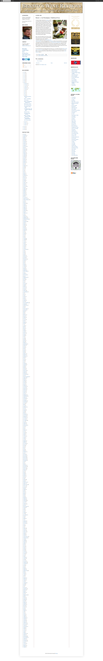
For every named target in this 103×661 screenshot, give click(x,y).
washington (24, 633)
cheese (24, 220)
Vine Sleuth (73, 142)
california (24, 203)
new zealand (25, 420)
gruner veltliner (25, 308)
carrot (24, 211)
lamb (24, 352)
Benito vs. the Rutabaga (27, 98)
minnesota (24, 389)
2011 (24, 77)
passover (24, 444)
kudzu (24, 351)
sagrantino (24, 520)
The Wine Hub (74, 138)
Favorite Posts (25, 53)
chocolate (24, 228)
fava (23, 272)
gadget (24, 285)
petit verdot (24, 455)
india (24, 329)
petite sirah (24, 456)
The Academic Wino (75, 132)
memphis (24, 377)
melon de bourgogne (26, 376)
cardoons (24, 206)
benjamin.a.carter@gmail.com (26, 45)
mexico (24, 383)
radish (24, 496)
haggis (24, 311)
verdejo (24, 615)
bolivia (24, 179)
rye (23, 519)
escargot (24, 266)
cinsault (24, 233)
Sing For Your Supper (75, 128)
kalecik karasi (25, 343)
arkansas (24, 152)
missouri (24, 391)
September (25, 87)
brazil (24, 187)
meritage (24, 380)
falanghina (24, 269)
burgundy (24, 194)
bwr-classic (24, 197)
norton (24, 426)
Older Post (65, 62)
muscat (24, 405)
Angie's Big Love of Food (75, 69)
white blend (24, 636)
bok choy (24, 177)
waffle (24, 632)
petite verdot (25, 459)
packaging (24, 440)
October (25, 86)
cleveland (24, 238)
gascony (24, 288)
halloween (24, 314)
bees (23, 169)
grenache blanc (25, 305)
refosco (24, 502)
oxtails (24, 438)
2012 (24, 76)
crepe (24, 251)
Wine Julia (73, 152)
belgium (24, 174)
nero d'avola (25, 415)
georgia (24, 289)
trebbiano (24, 602)
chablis (24, 215)
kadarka (24, 342)
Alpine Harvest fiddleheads (56, 42)
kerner (24, 346)
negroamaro (25, 414)
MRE (24, 404)
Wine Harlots (74, 151)
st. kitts (24, 574)
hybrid (24, 323)
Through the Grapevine (75, 139)
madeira (24, 365)
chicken (24, 225)
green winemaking (25, 302)
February (25, 123)
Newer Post (37, 62)
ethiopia (24, 268)
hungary (24, 322)
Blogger (56, 653)
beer (23, 168)
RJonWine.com (74, 124)
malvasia (24, 369)
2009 (24, 80)
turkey (24, 605)
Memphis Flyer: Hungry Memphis (75, 82)
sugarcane (24, 577)
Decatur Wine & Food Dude (76, 110)
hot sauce (24, 319)
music (24, 408)
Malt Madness (74, 122)
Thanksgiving (25, 594)
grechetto (24, 300)
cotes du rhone (25, 249)
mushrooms (25, 406)
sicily (24, 549)
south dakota (25, 563)
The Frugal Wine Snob (75, 133)
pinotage (24, 469)
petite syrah (24, 457)
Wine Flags (24, 56)
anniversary (24, 146)
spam (24, 566)
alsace (24, 140)
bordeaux (24, 182)
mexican (24, 382)
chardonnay (24, 217)
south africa (24, 562)
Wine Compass (74, 149)
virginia (24, 627)
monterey (24, 397)
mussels (24, 409)
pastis (24, 446)
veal (23, 611)
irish (23, 336)
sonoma (24, 558)
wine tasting (25, 640)
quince (24, 491)
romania (24, 512)
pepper (24, 450)
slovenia (24, 551)
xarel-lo (24, 644)
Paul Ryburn (73, 84)
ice (23, 324)
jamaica (24, 340)
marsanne (24, 372)
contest (24, 246)
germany (24, 290)
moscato (24, 399)
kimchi (24, 347)
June (25, 92)
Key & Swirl (73, 119)
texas (24, 593)
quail (24, 490)
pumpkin (24, 489)
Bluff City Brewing (74, 70)
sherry (24, 545)
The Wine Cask (74, 135)
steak (24, 575)
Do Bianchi (73, 112)
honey (24, 318)
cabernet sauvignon (26, 199)
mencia (24, 379)
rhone (24, 505)
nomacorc (24, 423)
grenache (24, 303)
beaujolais (24, 165)
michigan (24, 385)
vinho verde (25, 623)
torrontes (24, 598)
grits (23, 307)
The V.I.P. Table (74, 134)
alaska (24, 137)
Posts (24, 65)
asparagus (24, 153)
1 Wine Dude (74, 97)
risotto (24, 509)
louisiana (24, 363)
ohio (23, 427)
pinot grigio (24, 466)
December (25, 83)
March (25, 121)
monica (24, 393)
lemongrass (24, 356)
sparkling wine (25, 570)
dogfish (24, 260)
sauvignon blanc (25, 536)
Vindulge (73, 141)
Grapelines (73, 118)
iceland (24, 325)
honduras (24, 317)
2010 (24, 79)
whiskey (24, 634)
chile (23, 226)
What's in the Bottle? (75, 146)
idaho (24, 326)
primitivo (24, 483)
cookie (24, 248)
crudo (24, 252)
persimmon (24, 451)
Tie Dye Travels (74, 140)
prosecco (24, 485)
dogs (24, 261)
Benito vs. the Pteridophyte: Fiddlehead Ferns (28, 102)
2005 (24, 129)
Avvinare (73, 99)
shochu (24, 547)
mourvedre (24, 402)
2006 (24, 127)
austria (24, 157)
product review (25, 484)
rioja (23, 508)
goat (23, 295)
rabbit (24, 494)
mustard (24, 410)
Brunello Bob (74, 106)
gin (23, 292)
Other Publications (26, 54)
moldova (24, 392)
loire (23, 362)
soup (24, 559)
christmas (24, 229)
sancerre (24, 529)
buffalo (24, 191)
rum (23, 517)
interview (24, 332)
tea (23, 586)
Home (52, 62)
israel (24, 337)
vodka (24, 628)
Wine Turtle (73, 153)
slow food (24, 552)
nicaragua (24, 422)
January (25, 124)
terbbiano (24, 592)
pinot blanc (24, 465)
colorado (24, 244)
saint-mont (24, 522)
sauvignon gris (25, 537)
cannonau (24, 205)
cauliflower (24, 212)
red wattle (24, 501)
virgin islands (25, 626)
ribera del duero (25, 506)
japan (24, 341)
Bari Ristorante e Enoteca (27, 103)
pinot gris (24, 467)
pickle (24, 461)
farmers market (25, 271)
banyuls (24, 158)
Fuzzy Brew (73, 78)
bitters (24, 176)
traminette (24, 599)
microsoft (24, 387)
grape (24, 297)
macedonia (24, 364)
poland (24, 473)
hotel (24, 320)
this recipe (51, 40)
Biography (24, 48)
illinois (24, 328)
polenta (24, 474)
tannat (24, 585)
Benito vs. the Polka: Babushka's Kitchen (27, 116)
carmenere (24, 210)
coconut (24, 242)
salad (24, 525)
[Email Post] (45, 54)
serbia (24, 543)
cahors (24, 202)
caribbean (24, 208)
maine (24, 366)
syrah (24, 583)
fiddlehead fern (43, 55)
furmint (24, 284)
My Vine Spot (74, 123)
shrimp (24, 548)
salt (23, 526)
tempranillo (24, 588)
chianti (24, 222)
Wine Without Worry (75, 155)
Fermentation (73, 116)
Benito (40, 54)
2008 (24, 82)
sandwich (24, 530)
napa (23, 411)
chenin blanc (25, 221)
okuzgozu (24, 429)
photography (25, 460)
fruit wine (24, 283)
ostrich (24, 437)
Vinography (73, 144)
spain (24, 565)
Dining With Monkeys (75, 74)
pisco (24, 471)
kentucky (24, 345)
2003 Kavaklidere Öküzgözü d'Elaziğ (27, 118)
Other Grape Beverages (27, 119)
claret (24, 237)
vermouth (24, 620)
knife (24, 348)
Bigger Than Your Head (75, 102)
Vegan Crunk (74, 85)
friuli (24, 280)
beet (23, 170)
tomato (24, 597)
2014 (24, 73)
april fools (24, 148)
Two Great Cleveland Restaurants (27, 114)
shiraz (24, 546)
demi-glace (24, 256)
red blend (24, 499)
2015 (24, 72)
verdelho (24, 616)
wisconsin (24, 643)
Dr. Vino (73, 113)
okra (23, 428)
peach (24, 449)
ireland (24, 335)
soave (24, 554)
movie (24, 403)
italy (23, 339)
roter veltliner (25, 514)
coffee (24, 243)
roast (24, 511)
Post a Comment (39, 60)
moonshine (24, 398)
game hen (24, 286)
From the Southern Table (75, 77)
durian (24, 263)
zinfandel (24, 645)
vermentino (24, 617)
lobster (24, 359)
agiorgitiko (24, 135)
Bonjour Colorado (74, 105)
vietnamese (24, 622)
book (24, 181)
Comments (25, 66)
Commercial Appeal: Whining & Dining (76, 73)
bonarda (24, 180)
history (24, 316)
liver (23, 358)
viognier (24, 625)
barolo (24, 163)
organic (24, 433)
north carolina (25, 425)
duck (24, 262)
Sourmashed (73, 129)
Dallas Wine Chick (74, 107)
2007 (24, 126)
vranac (24, 631)
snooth (24, 553)
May (25, 93)
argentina (39, 55)
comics (24, 245)
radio (24, 495)
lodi (23, 360)
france (24, 279)
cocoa (24, 240)
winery (24, 642)
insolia (24, 331)
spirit (24, 571)
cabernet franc (25, 198)
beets (24, 171)
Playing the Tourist (26, 111)
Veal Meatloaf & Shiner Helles (27, 107)
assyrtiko (24, 154)
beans (24, 164)
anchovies (24, 143)
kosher (24, 349)
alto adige (24, 141)
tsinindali (24, 603)
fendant (24, 273)
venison (24, 614)
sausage (24, 535)
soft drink (24, 557)
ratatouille (24, 497)
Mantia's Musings (74, 80)
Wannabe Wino (74, 145)
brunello (24, 189)
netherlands (24, 416)
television (24, 587)
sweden (24, 580)
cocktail (24, 239)
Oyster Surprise (26, 100)
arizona (24, 151)
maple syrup (25, 370)
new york (24, 419)
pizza (24, 472)
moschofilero (25, 400)
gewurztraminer (25, 291)
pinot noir (46, 55)
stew (23, 576)
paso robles (24, 443)
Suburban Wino (74, 130)
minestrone (24, 388)
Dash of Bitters (74, 109)
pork (23, 477)
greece (24, 301)
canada (24, 204)
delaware (24, 255)
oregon (24, 432)
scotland (24, 540)
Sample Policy (25, 50)
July (25, 90)
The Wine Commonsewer (75, 136)
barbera (24, 160)
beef (23, 166)
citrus (24, 234)
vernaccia (24, 621)
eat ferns (47, 20)
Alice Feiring (73, 98)
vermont (24, 619)
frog (23, 282)
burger (24, 193)
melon (24, 375)
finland (24, 278)
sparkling (24, 569)
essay (24, 267)
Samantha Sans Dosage (75, 127)
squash (24, 572)
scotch (24, 539)
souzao (24, 564)
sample (24, 528)
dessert (24, 257)
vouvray (24, 629)
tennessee (24, 589)
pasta (24, 445)
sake (23, 524)
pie (23, 462)
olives (24, 431)
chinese (24, 227)
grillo (24, 306)
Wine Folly (73, 150)
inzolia (24, 334)
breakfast (24, 188)
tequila (24, 591)
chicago (24, 223)
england (24, 265)
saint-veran (24, 523)
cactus (24, 200)
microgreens (25, 386)
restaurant (24, 503)
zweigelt (24, 646)
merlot (24, 381)
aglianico (24, 136)
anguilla (24, 145)
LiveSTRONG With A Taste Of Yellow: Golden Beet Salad (28, 109)
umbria (24, 609)
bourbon (24, 185)
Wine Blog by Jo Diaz (75, 147)
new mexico (25, 417)
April (25, 95)
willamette (24, 638)
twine (24, 608)
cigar (24, 232)
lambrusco (24, 353)
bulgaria (24, 192)
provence (24, 486)
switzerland (24, 582)
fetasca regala (25, 274)
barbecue (24, 159)
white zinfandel (25, 637)
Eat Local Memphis (74, 76)
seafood (24, 541)
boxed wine (24, 186)
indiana (24, 330)
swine (24, 581)
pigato (24, 463)
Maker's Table (74, 121)
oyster (24, 439)
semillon (24, 542)
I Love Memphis (74, 79)
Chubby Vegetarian (74, 71)
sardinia (24, 534)
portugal (24, 479)
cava (23, 214)
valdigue (24, 610)
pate (23, 448)
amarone (24, 142)
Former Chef (73, 117)
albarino (24, 139)
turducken (24, 604)
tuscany (24, 606)
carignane (24, 209)
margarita (24, 371)
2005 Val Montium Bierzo (27, 105)
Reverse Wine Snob (74, 125)
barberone (24, 162)
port (23, 478)
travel (24, 600)
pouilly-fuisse (25, 482)
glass (24, 294)
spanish (24, 568)
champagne (24, 216)
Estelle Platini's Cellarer (75, 115)
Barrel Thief (73, 100)
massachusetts (25, 374)
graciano (24, 296)
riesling (24, 507)
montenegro (25, 394)
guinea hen (24, 309)
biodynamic (24, 175)
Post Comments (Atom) (43, 64)
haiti (23, 312)
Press (23, 51)
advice (24, 134)
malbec (24, 368)
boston (24, 183)
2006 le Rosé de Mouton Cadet (27, 97)
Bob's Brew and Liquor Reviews (75, 104)
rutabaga (24, 518)
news (24, 421)
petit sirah (24, 454)
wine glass (24, 639)
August (25, 89)
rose (23, 513)
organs (24, 434)
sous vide (24, 560)
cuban (24, 254)
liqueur (24, 357)
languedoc (24, 354)
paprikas (24, 442)
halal (23, 313)
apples (24, 147)
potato (24, 480)
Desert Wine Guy (74, 111)
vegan (24, 612)
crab (23, 250)
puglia (24, 488)
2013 (24, 75)
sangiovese (24, 531)
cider (24, 231)
